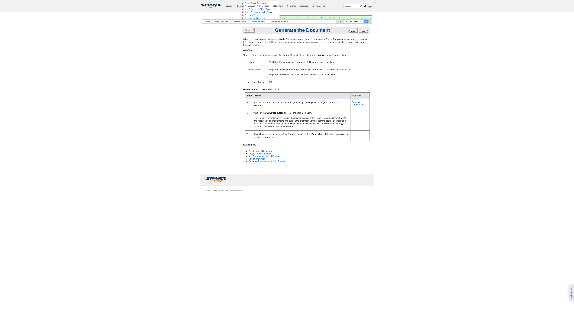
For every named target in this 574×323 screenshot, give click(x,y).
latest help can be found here (333, 18)
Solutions (291, 6)
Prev (353, 31)
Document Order (256, 158)
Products (229, 6)
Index (208, 21)
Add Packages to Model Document (265, 156)
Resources (263, 6)
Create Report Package (259, 153)
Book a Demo (571, 293)
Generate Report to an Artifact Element (267, 161)
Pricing (240, 6)
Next (363, 31)
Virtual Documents (258, 21)
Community (304, 6)
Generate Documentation (358, 103)
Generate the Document (279, 21)
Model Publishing (221, 21)
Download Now (319, 6)
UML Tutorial (278, 6)
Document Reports (239, 21)
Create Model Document (260, 151)
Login (369, 7)
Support (251, 6)
